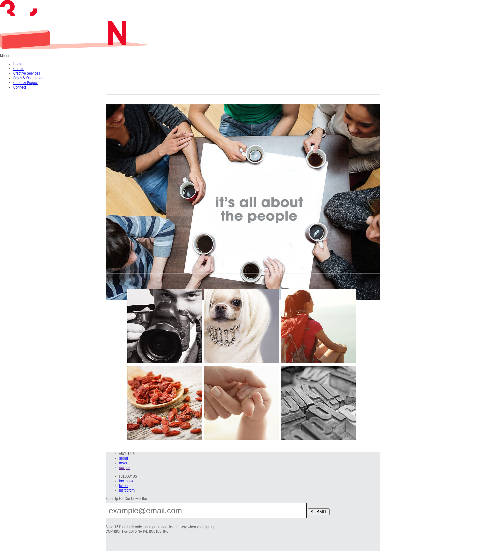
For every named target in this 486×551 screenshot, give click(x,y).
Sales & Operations (28, 78)
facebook (126, 481)
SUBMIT (318, 511)
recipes (124, 468)
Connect (19, 88)
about (123, 459)
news (123, 463)
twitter (123, 486)
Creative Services (26, 74)
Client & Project (25, 83)
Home (17, 64)
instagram (127, 490)
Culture (18, 69)
